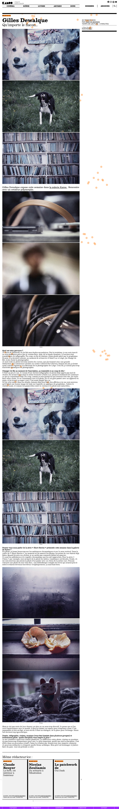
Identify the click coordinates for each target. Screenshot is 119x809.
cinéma (11, 6)
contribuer (60, 808)
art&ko (58, 6)
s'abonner (82, 808)
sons (72, 6)
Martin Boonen (20, 796)
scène (26, 6)
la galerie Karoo (58, 187)
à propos (13, 808)
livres (41, 6)
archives (105, 6)
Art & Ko (7, 15)
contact (104, 808)
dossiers (89, 6)
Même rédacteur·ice (16, 756)
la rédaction (36, 808)
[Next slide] (81, 779)
